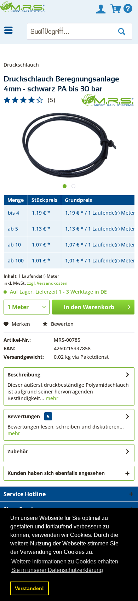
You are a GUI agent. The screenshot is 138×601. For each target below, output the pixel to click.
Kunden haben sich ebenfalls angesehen (56, 473)
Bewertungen (23, 416)
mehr (51, 398)
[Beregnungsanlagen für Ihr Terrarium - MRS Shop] (22, 11)
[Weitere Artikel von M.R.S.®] (107, 100)
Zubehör (17, 451)
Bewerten (62, 324)
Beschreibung (23, 374)
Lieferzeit (46, 291)
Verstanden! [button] (29, 588)
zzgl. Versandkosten (47, 283)
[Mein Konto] (100, 9)
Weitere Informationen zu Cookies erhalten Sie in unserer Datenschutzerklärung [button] (64, 566)
